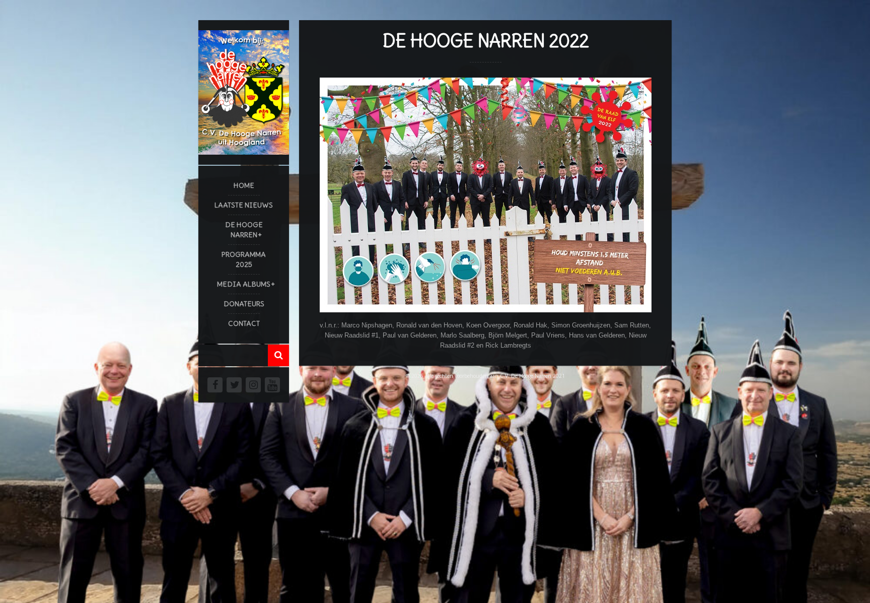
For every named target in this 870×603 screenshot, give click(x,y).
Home (244, 185)
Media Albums (243, 284)
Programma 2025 (244, 259)
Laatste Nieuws (243, 205)
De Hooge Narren (244, 229)
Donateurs (244, 303)
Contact (244, 323)
